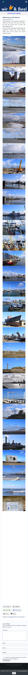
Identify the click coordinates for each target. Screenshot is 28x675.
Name (4, 643)
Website (4, 652)
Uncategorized (12, 617)
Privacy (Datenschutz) (17, 664)
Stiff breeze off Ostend (11, 17)
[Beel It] (14, 8)
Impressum (8, 664)
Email (4, 647)
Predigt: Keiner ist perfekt (14, 13)
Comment (5, 630)
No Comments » (21, 617)
